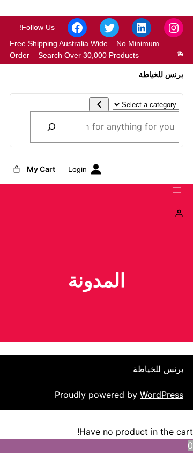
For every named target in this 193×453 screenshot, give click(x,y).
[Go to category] (99, 104)
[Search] (52, 127)
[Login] (96, 213)
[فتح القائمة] (176, 190)
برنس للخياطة (161, 74)
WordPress (161, 394)
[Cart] (16, 169)
